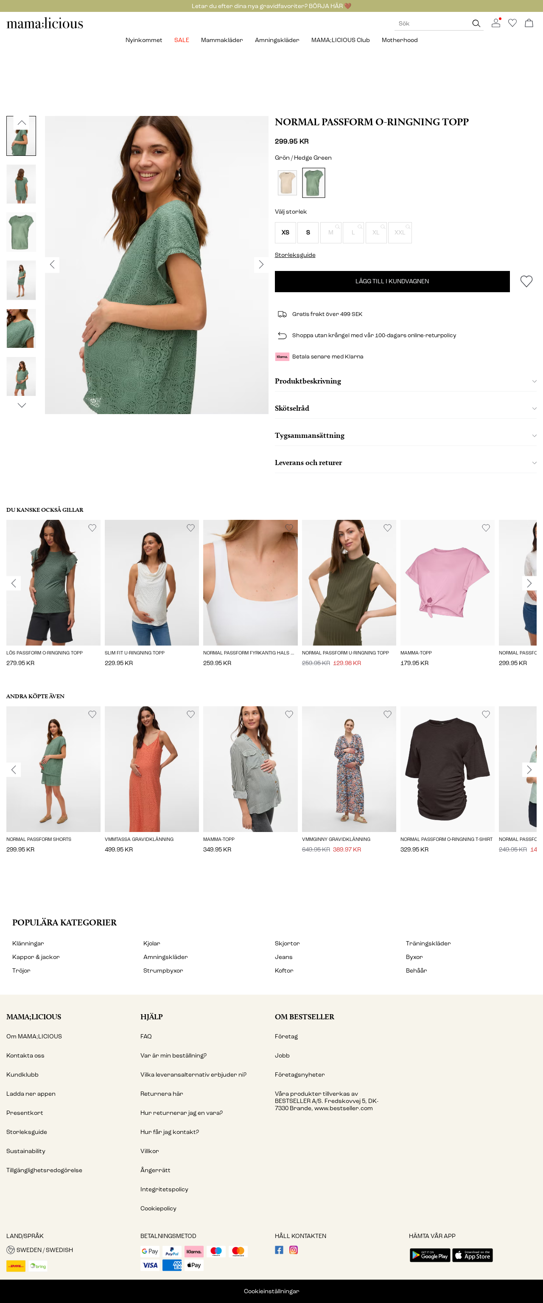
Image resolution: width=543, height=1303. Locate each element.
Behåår (416, 970)
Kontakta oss (25, 1055)
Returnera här (161, 1093)
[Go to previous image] (21, 123)
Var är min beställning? (173, 1055)
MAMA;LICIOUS (33, 1016)
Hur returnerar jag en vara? (181, 1113)
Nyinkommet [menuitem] (144, 40)
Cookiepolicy (158, 1208)
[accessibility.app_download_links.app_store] (472, 1262)
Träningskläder (428, 943)
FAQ (146, 1036)
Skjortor (287, 943)
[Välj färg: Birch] (287, 182)
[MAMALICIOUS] (45, 27)
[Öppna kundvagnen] (529, 23)
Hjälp (151, 1016)
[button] (285, 232)
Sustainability (25, 1151)
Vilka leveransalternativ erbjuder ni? (193, 1074)
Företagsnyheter (300, 1074)
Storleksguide (26, 1132)
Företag (286, 1036)
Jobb (282, 1055)
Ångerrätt (155, 1170)
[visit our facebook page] (279, 1252)
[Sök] (476, 23)
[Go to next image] (21, 405)
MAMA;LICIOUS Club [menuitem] (340, 40)
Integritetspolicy (164, 1189)
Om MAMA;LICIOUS (34, 1036)
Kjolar (151, 943)
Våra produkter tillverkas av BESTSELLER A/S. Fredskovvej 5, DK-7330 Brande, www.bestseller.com (326, 1101)
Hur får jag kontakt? (169, 1132)
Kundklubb (22, 1074)
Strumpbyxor (163, 970)
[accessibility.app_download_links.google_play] (430, 1262)
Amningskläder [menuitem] (277, 40)
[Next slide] (529, 583)
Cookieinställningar (271, 1291)
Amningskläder (165, 957)
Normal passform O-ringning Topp (372, 122)
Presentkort (24, 1113)
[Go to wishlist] (512, 25)
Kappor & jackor (36, 957)
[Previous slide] (13, 583)
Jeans (284, 957)
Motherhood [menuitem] (400, 40)
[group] (53, 599)
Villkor (149, 1151)
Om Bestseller (304, 1016)
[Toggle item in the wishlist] (526, 281)
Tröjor (21, 970)
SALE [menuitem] (181, 40)
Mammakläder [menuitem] (222, 40)
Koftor (284, 970)
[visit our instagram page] (293, 1252)
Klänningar (28, 943)
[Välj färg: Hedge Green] (313, 183)
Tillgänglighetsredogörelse (44, 1170)
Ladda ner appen (31, 1093)
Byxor (414, 957)
